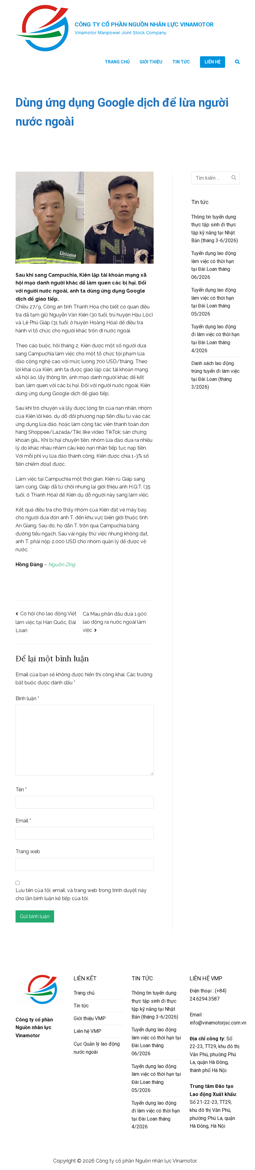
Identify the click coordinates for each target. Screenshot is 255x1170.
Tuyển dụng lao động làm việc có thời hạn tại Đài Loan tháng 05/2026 (213, 302)
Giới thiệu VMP (90, 1018)
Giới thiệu (151, 61)
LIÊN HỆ (212, 61)
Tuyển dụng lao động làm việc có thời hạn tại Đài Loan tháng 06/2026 (213, 265)
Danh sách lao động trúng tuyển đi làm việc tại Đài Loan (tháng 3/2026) (215, 375)
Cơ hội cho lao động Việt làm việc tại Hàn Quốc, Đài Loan (46, 622)
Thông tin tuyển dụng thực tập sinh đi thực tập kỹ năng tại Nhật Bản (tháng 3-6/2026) (214, 229)
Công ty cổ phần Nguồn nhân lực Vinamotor (144, 24)
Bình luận (27, 698)
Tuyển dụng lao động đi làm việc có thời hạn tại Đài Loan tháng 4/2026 (215, 339)
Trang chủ (117, 61)
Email (23, 821)
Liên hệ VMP (87, 1031)
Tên (21, 790)
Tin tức (181, 61)
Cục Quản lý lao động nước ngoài (97, 1048)
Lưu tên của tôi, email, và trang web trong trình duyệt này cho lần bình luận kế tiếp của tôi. (81, 894)
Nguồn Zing (61, 564)
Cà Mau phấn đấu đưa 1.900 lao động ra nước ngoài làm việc (115, 622)
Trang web (28, 851)
